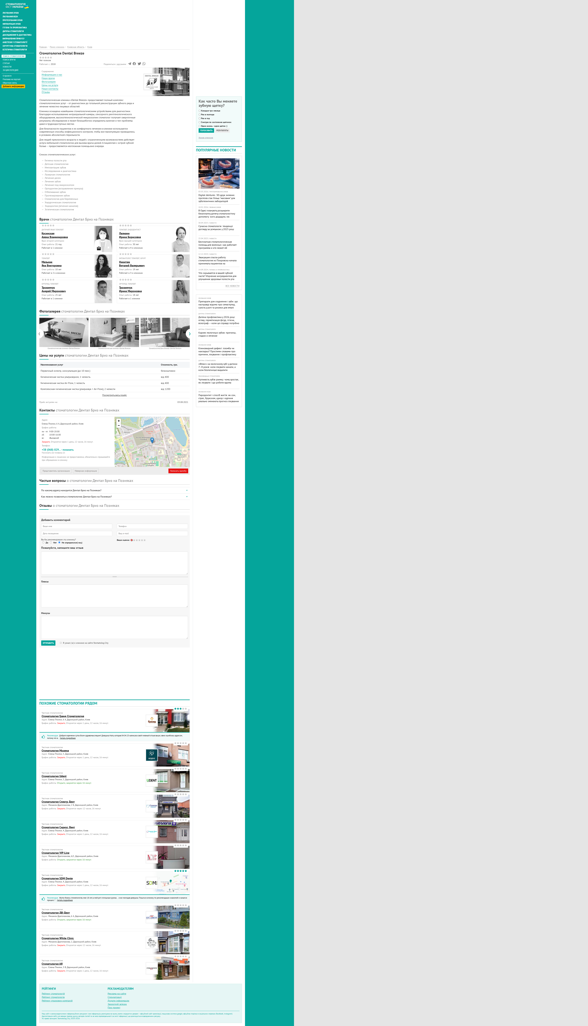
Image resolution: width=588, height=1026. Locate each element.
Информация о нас (52, 74)
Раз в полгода (207, 114)
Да (47, 542)
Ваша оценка (123, 540)
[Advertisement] (114, 21)
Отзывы (46, 92)
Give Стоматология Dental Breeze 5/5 (144, 540)
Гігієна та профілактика (15, 27)
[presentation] (40, 334)
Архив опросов (206, 137)
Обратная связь (10, 82)
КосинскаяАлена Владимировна (55, 235)
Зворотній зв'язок (117, 1004)
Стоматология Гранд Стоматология (63, 716)
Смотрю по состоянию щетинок (216, 122)
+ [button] (119, 421)
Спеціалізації (115, 997)
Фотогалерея (49, 81)
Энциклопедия (10, 70)
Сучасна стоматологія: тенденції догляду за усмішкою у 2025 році (216, 228)
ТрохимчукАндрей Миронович (54, 289)
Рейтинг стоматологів (53, 997)
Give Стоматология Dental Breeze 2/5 (137, 540)
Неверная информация (86, 470)
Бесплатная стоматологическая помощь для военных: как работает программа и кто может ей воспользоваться (217, 246)
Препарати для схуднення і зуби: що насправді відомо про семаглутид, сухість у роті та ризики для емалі (218, 304)
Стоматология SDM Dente (57, 878)
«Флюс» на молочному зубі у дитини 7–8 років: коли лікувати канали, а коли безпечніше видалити (217, 366)
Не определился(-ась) (72, 542)
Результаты (222, 130)
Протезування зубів (13, 20)
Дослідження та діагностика (17, 35)
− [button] (119, 425)
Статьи (6, 63)
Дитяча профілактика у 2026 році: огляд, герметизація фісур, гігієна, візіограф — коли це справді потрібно (218, 320)
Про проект (114, 1007)
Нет (55, 542)
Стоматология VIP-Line (55, 853)
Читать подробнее (68, 738)
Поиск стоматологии (13, 56)
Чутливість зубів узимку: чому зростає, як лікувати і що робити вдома (218, 381)
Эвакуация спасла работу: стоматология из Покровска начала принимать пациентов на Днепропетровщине (217, 262)
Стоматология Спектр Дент (58, 801)
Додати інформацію (118, 1000)
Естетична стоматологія (15, 49)
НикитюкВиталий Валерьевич (132, 263)
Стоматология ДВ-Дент (56, 912)
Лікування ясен (10, 16)
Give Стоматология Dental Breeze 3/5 (139, 540)
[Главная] (19, 5)
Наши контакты (50, 88)
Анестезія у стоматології (15, 42)
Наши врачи (48, 78)
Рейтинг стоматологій (53, 993)
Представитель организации (56, 470)
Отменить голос (131, 540)
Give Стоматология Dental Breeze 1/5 (134, 540)
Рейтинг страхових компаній (57, 1000)
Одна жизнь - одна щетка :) (214, 126)
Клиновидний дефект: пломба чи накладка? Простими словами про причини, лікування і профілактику (217, 351)
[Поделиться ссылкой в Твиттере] (139, 64)
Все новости (232, 286)
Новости (7, 66)
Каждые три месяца (210, 110)
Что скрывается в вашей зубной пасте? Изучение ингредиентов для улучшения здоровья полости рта (217, 276)
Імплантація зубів (12, 24)
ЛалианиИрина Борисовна (130, 235)
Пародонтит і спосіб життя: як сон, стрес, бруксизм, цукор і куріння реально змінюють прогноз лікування (218, 398)
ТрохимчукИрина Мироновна (130, 289)
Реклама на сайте (117, 993)
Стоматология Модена (55, 750)
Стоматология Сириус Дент (58, 827)
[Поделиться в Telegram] (130, 64)
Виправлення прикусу (13, 38)
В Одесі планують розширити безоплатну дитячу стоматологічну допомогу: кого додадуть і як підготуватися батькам (216, 215)
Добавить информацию (13, 86)
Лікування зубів (11, 13)
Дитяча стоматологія (13, 31)
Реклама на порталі (11, 79)
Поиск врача (9, 59)
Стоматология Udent (54, 776)
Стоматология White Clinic (58, 938)
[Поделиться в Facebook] (134, 64)
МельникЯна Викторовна (52, 263)
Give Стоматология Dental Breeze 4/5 (142, 540)
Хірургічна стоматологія (15, 46)
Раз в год (205, 118)
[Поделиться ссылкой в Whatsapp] (143, 64)
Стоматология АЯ (52, 964)
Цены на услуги (50, 85)
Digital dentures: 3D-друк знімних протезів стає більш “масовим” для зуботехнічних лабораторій (216, 198)
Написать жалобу (178, 470)
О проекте (7, 75)
